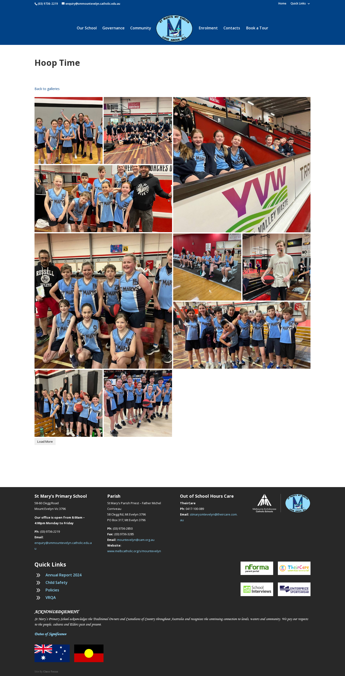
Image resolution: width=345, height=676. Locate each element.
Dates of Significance (50, 633)
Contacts (231, 28)
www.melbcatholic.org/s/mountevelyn (134, 551)
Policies (52, 590)
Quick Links (298, 3)
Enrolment (208, 28)
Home (282, 3)
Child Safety (57, 582)
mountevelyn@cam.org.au (135, 540)
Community (140, 28)
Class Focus (50, 671)
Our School (87, 28)
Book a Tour (257, 28)
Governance (113, 28)
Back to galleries (47, 88)
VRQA (51, 597)
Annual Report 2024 (63, 575)
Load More (45, 441)
